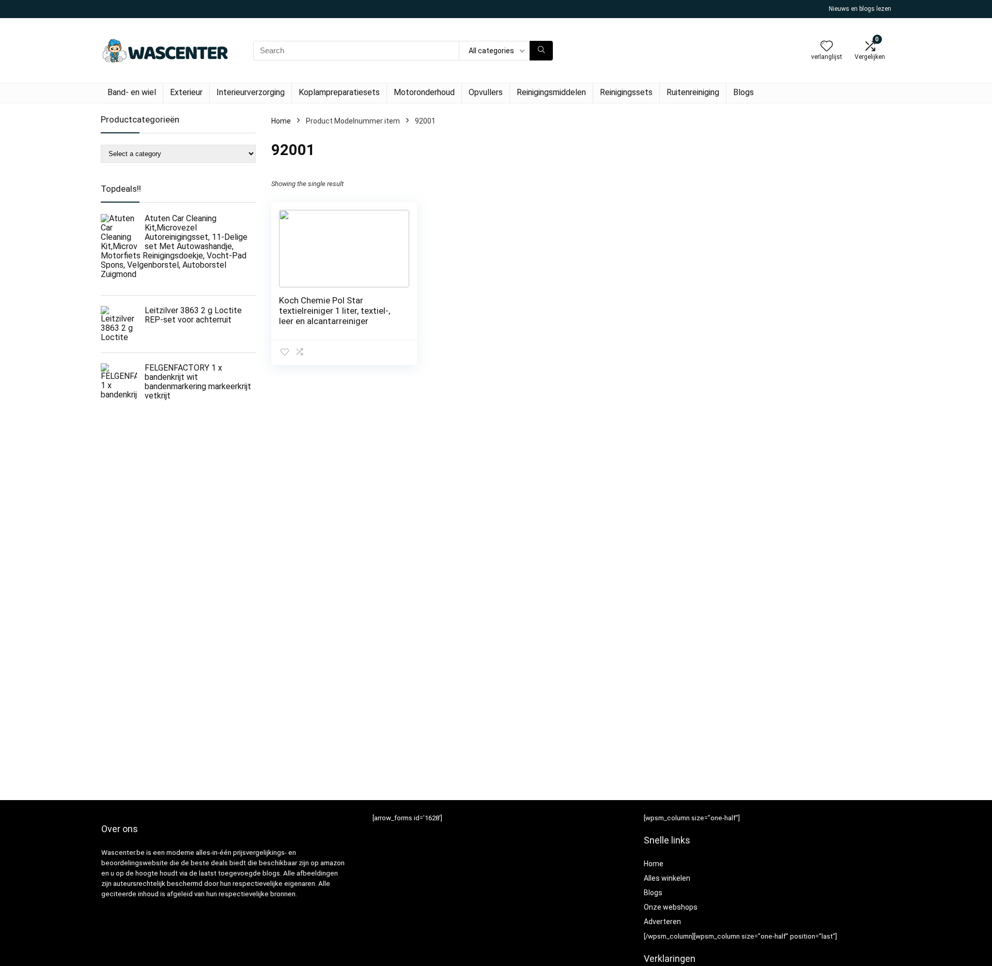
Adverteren (662, 921)
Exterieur (186, 92)
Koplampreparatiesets (339, 92)
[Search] (541, 50)
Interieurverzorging (250, 92)
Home (281, 121)
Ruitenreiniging (693, 92)
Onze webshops (671, 907)
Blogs (743, 92)
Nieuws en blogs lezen (860, 8)
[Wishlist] (826, 47)
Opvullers (486, 92)
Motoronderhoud (424, 92)
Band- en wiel (131, 92)
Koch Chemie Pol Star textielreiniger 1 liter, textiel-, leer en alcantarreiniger (334, 310)
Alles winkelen (667, 878)
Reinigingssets (626, 92)
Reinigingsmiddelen (551, 92)
